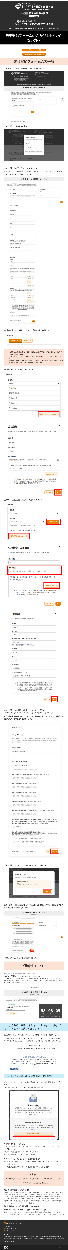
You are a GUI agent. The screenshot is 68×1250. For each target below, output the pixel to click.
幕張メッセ (9, 1226)
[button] (34, 50)
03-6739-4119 (10, 1230)
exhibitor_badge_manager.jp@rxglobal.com (26, 1154)
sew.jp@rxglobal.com (40, 1183)
